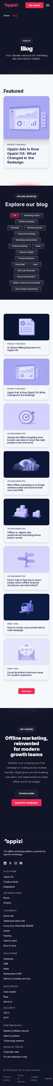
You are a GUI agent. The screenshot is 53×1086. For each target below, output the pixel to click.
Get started (34, 5)
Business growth (34, 228)
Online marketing (19, 246)
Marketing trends (31, 215)
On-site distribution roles (15, 1057)
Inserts (7, 931)
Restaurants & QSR (13, 973)
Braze (6, 898)
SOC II (6, 1012)
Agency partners (12, 1036)
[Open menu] (47, 5)
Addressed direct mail (14, 921)
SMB (6, 963)
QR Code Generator (26, 270)
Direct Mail (20, 264)
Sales (38, 246)
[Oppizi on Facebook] (20, 863)
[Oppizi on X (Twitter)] (10, 863)
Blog (6, 996)
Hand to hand (10, 940)
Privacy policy (7, 1078)
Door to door (10, 945)
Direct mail (9, 916)
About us (8, 1001)
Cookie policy (34, 1078)
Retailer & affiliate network (16, 1031)
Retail (6, 968)
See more (26, 691)
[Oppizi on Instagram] (15, 863)
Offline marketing (26, 221)
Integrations (9, 886)
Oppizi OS (8, 877)
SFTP (6, 1017)
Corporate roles (11, 1052)
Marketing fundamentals (26, 240)
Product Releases (26, 258)
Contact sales (26, 793)
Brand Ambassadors (26, 277)
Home (6, 15)
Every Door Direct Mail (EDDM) (18, 926)
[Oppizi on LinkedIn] (5, 863)
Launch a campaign (26, 802)
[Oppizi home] (11, 5)
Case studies (10, 991)
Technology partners (14, 1040)
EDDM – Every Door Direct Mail (26, 283)
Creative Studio (11, 882)
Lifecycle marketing (26, 234)
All (15, 215)
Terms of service (21, 1078)
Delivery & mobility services (17, 978)
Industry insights (26, 252)
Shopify (7, 903)
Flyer (35, 264)
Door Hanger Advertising (27, 289)
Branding (15, 228)
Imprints (48, 1078)
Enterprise (8, 959)
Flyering (7, 935)
